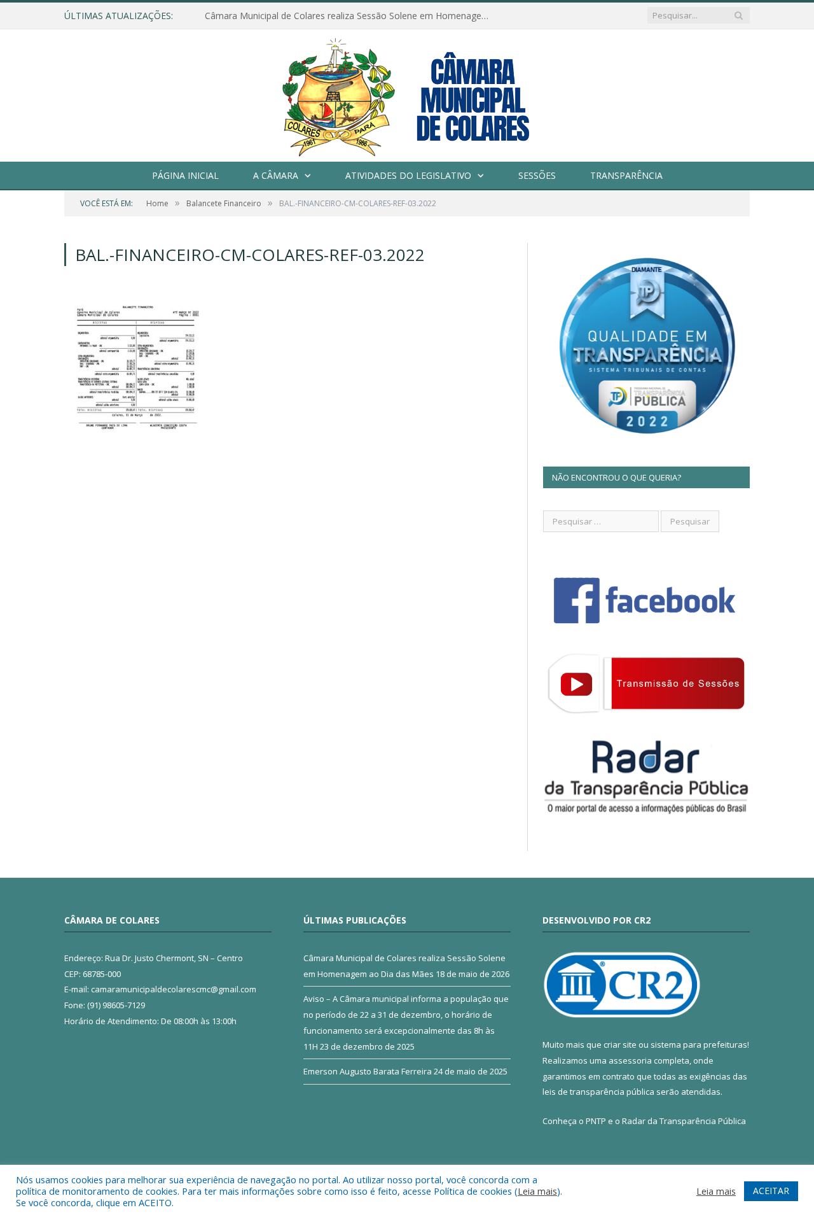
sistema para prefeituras (699, 1044)
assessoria (630, 1060)
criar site (620, 1044)
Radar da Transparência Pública (684, 1121)
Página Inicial (185, 175)
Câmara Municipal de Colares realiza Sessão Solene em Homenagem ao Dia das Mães (351, 16)
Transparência (626, 175)
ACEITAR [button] (771, 1191)
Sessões (537, 175)
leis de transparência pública (598, 1091)
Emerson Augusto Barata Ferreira (367, 1071)
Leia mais (537, 1191)
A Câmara (275, 175)
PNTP (596, 1121)
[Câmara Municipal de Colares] (407, 92)
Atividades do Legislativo (408, 175)
